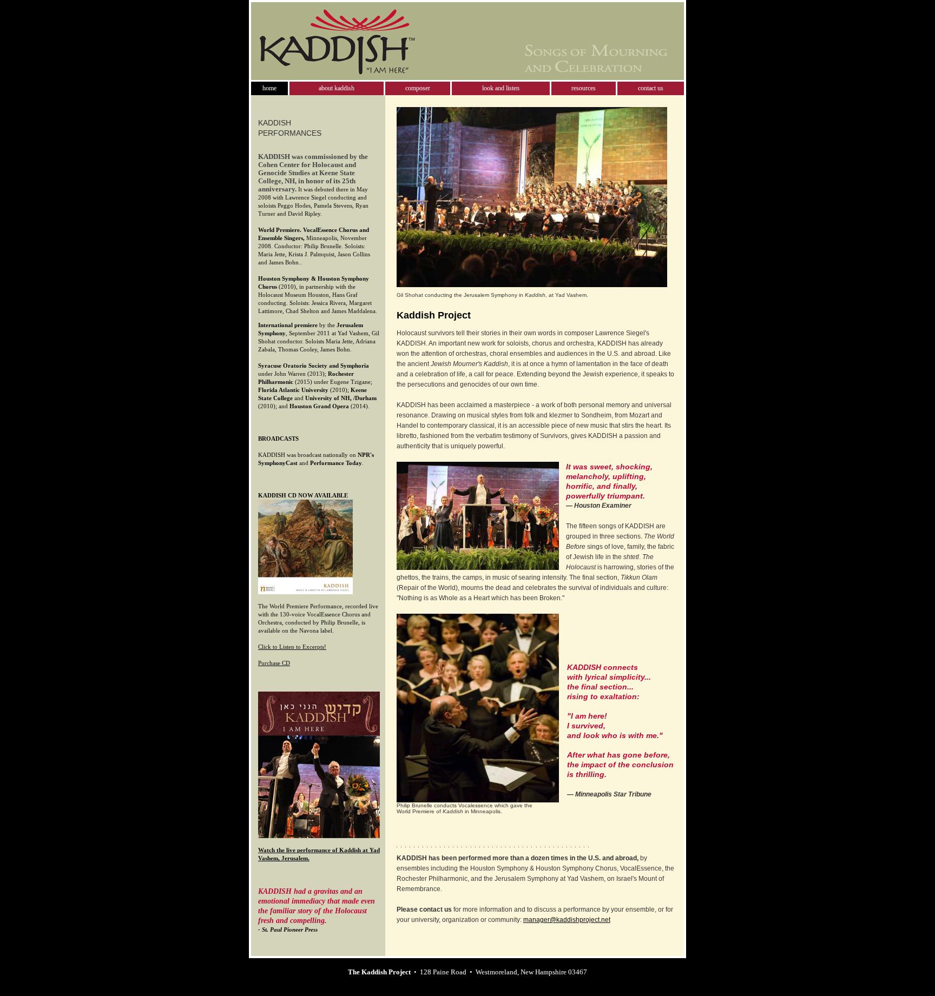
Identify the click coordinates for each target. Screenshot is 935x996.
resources (583, 88)
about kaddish (336, 88)
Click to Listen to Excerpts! (292, 646)
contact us (650, 88)
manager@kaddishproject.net (566, 920)
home (269, 88)
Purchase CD (274, 663)
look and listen (500, 88)
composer (417, 88)
